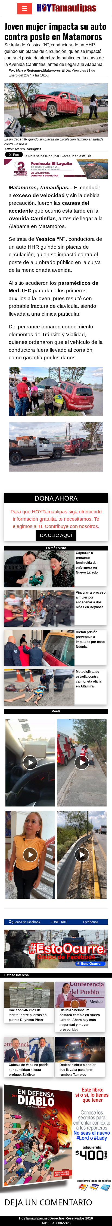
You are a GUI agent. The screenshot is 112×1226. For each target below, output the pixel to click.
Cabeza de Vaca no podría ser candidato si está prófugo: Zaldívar (29, 1070)
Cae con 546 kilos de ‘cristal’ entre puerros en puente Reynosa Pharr (27, 1015)
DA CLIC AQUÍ (56, 535)
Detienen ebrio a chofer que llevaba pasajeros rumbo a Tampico (78, 1070)
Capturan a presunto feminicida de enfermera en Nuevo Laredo (87, 562)
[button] (30, 763)
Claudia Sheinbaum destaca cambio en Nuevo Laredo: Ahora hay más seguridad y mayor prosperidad (80, 1020)
